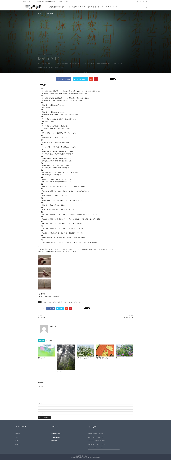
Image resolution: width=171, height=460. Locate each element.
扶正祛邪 (59, 371)
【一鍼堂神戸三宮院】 (63, 1)
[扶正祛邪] (66, 357)
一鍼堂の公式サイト (56, 433)
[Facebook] (137, 1)
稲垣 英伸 (42, 67)
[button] (146, 7)
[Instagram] (143, 1)
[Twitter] (146, 1)
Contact (108, 7)
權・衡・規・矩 (128, 318)
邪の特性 (118, 358)
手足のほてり (41, 358)
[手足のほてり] (46, 351)
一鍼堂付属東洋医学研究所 (56, 7)
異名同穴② (41, 318)
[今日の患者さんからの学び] (85, 351)
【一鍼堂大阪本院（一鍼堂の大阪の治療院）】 (46, 1)
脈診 (80, 302)
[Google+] (140, 1)
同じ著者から (50, 341)
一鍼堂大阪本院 (55, 437)
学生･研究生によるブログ (47, 54)
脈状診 (75, 302)
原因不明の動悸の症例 (102, 358)
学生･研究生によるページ (95, 7)
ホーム (39, 13)
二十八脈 (49, 302)
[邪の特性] (124, 351)
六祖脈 (54, 302)
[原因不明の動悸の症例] (105, 351)
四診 (59, 302)
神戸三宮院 (54, 440)
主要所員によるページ (78, 7)
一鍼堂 (44, 302)
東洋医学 (64, 302)
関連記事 (41, 341)
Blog (68, 7)
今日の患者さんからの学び (84, 358)
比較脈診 (70, 302)
